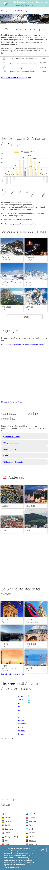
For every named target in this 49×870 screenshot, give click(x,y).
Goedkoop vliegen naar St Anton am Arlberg (18, 224)
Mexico (7, 840)
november (21, 731)
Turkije (28, 646)
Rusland (32, 833)
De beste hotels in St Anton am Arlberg (16, 220)
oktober (20, 727)
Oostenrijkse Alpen (11, 449)
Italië (3, 646)
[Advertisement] (24, 105)
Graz (4, 530)
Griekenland (33, 814)
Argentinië (32, 821)
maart (20, 703)
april (19, 707)
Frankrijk (5, 622)
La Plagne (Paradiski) (11, 282)
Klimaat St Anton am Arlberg (12, 402)
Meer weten (14, 867)
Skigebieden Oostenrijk (13, 462)
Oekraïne (8, 821)
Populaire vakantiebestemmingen (13, 674)
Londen (30, 619)
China (31, 837)
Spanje (7, 825)
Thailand (32, 818)
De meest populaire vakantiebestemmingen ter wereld (22, 344)
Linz (28, 530)
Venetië (30, 668)
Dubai (5, 665)
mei (19, 710)
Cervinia (29, 307)
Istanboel (31, 643)
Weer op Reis (6, 11)
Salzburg (30, 505)
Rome (5, 643)
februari (20, 700)
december (21, 734)
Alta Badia (6, 307)
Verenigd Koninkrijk (32, 622)
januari (20, 696)
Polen (31, 825)
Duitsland (8, 818)
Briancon (30, 257)
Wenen (5, 505)
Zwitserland (9, 829)
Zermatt (5, 257)
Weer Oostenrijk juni (21, 11)
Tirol (6, 456)
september (22, 724)
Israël (31, 829)
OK (42, 849)
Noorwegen (33, 844)
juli (19, 717)
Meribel (29, 282)
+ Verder (24, 317)
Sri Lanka (32, 840)
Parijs (5, 619)
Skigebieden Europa (12, 436)
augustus (21, 720)
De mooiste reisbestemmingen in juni (16, 77)
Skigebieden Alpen (11, 443)
